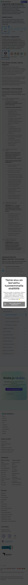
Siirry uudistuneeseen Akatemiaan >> (15, 304)
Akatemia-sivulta (14, 298)
